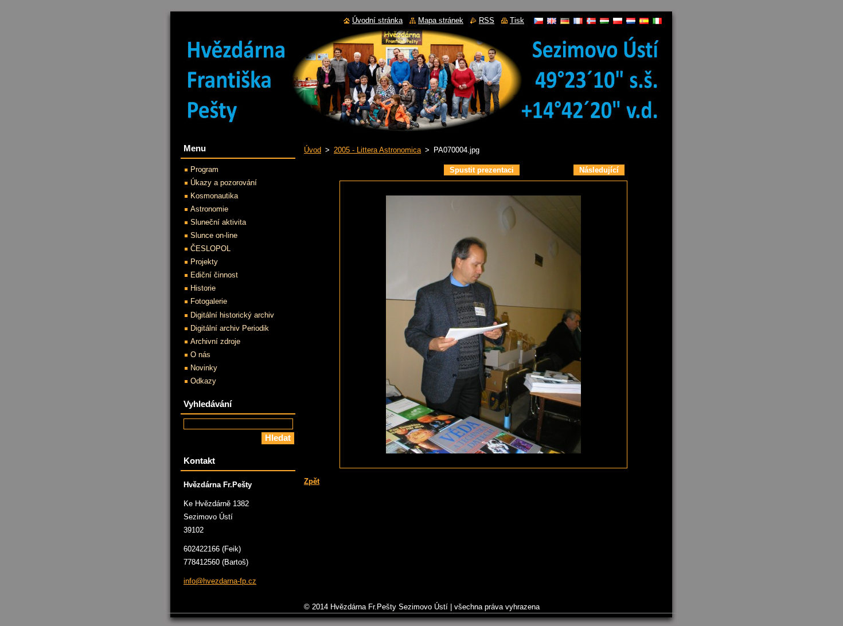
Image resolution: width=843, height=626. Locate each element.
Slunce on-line (213, 235)
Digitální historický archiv (232, 315)
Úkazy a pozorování (223, 182)
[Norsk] (591, 20)
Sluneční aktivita (218, 222)
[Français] (578, 20)
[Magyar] (604, 20)
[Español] (644, 20)
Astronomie (209, 209)
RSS (486, 20)
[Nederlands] (630, 20)
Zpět (311, 481)
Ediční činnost (214, 275)
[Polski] (617, 20)
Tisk (517, 20)
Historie (203, 288)
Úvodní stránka (377, 20)
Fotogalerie (208, 301)
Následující (599, 170)
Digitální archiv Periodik (229, 328)
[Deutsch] (564, 20)
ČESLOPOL (210, 248)
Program (204, 169)
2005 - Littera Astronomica (377, 150)
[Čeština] (538, 20)
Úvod (312, 150)
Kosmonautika (214, 195)
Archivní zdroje (215, 341)
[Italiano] (657, 20)
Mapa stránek (440, 20)
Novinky (203, 367)
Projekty (204, 261)
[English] (551, 20)
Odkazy (203, 381)
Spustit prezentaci (482, 170)
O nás (200, 354)
